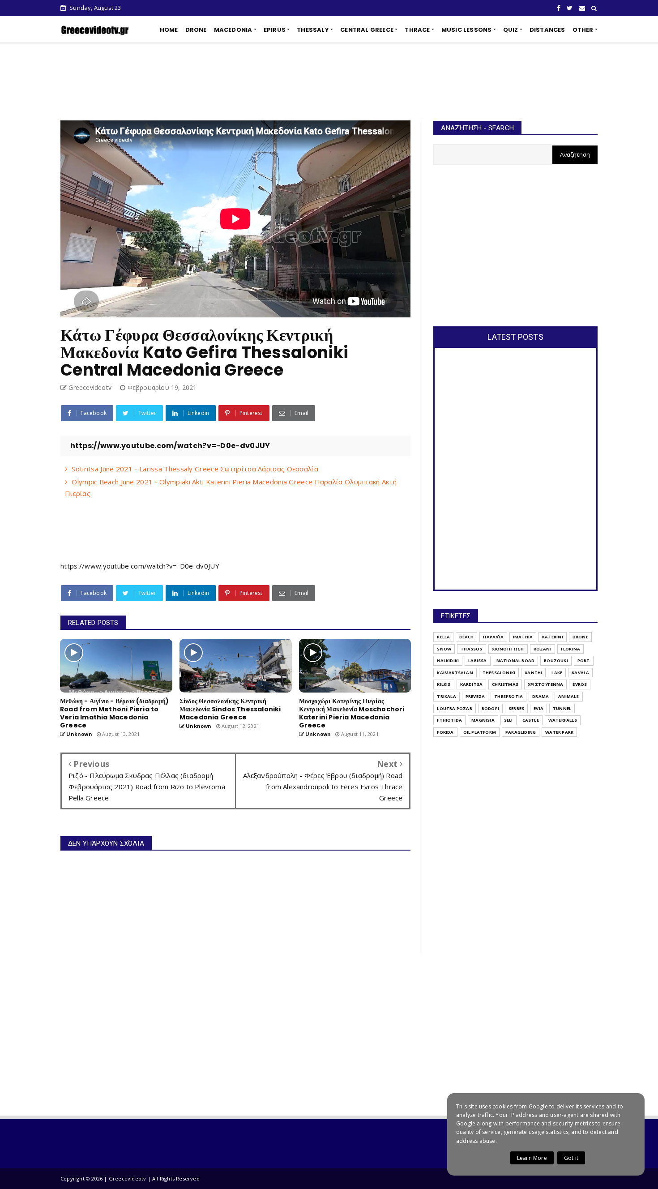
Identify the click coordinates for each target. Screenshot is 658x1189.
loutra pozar (454, 708)
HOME (169, 30)
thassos (471, 649)
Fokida (445, 732)
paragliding (520, 732)
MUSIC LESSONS (466, 30)
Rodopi (490, 708)
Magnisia (483, 720)
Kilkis (443, 684)
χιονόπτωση (508, 649)
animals (568, 696)
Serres (516, 708)
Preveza (475, 696)
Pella (443, 637)
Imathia (523, 637)
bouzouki (556, 660)
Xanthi (533, 673)
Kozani (542, 649)
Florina (570, 649)
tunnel (562, 708)
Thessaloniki (499, 673)
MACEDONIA (233, 30)
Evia (538, 708)
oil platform (479, 732)
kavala (580, 673)
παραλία (493, 637)
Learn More (532, 1158)
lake (556, 673)
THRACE (417, 30)
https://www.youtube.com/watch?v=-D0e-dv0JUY (139, 565)
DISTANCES (547, 30)
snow (444, 649)
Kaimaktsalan (455, 673)
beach (466, 637)
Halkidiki (448, 660)
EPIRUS (275, 30)
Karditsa (471, 684)
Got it (571, 1158)
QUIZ (510, 30)
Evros (580, 684)
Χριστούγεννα (545, 684)
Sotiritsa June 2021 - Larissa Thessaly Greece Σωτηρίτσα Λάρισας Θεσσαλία (195, 468)
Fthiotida (449, 720)
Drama (540, 696)
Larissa (477, 660)
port (583, 660)
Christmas (505, 684)
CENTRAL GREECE (366, 30)
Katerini (552, 637)
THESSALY (313, 30)
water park (559, 732)
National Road (515, 660)
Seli (508, 720)
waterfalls (562, 720)
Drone (580, 637)
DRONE (196, 30)
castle (530, 720)
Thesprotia (508, 696)
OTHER (583, 30)
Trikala (446, 696)
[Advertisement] (329, 81)
